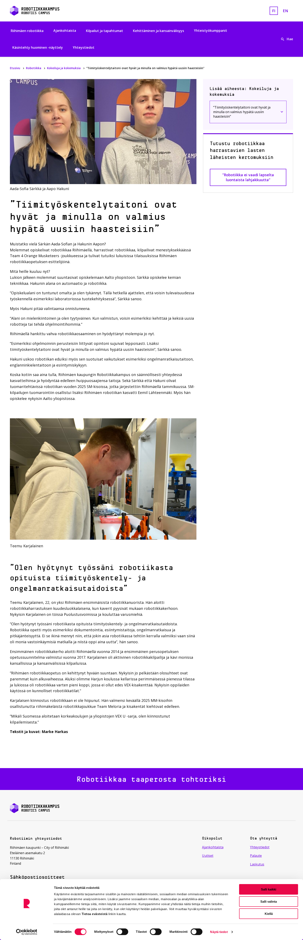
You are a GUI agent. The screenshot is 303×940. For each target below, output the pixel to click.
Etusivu (15, 68)
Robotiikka (34, 68)
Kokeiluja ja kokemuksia (64, 68)
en (285, 10)
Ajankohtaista (64, 30)
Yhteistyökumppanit (210, 30)
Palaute (256, 855)
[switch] (122, 931)
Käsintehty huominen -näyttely (37, 47)
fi (273, 10)
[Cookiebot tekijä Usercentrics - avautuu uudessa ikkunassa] (27, 932)
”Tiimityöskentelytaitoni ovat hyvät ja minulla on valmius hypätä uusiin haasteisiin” (241, 112)
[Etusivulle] (55, 10)
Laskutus (257, 864)
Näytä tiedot (219, 932)
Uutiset (207, 855)
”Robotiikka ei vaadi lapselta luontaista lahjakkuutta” (248, 177)
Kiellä (269, 913)
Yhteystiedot (83, 47)
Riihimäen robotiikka (27, 30)
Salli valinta (268, 901)
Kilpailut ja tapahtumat (104, 30)
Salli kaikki (268, 889)
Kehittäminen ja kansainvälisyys (158, 30)
